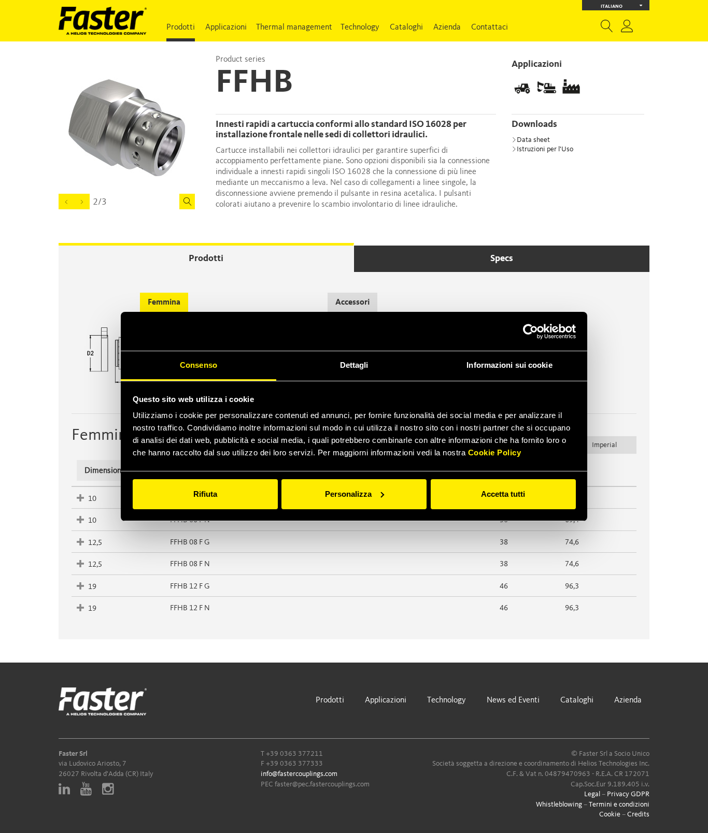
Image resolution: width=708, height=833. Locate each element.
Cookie (609, 814)
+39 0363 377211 (294, 753)
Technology (360, 27)
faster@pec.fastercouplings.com (322, 784)
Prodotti (180, 27)
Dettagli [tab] (354, 365)
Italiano (611, 6)
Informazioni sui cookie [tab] (509, 365)
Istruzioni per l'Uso (545, 149)
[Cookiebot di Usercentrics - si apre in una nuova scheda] (530, 331)
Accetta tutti (503, 494)
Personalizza (348, 494)
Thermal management (294, 27)
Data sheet (533, 139)
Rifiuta (205, 494)
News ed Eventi (513, 700)
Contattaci (489, 27)
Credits (638, 814)
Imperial (604, 445)
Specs (501, 258)
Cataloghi (406, 27)
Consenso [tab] (198, 365)
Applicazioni (226, 27)
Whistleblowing (559, 804)
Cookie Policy (494, 452)
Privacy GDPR (628, 794)
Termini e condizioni (619, 804)
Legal (592, 794)
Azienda (447, 27)
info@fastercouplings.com (299, 774)
